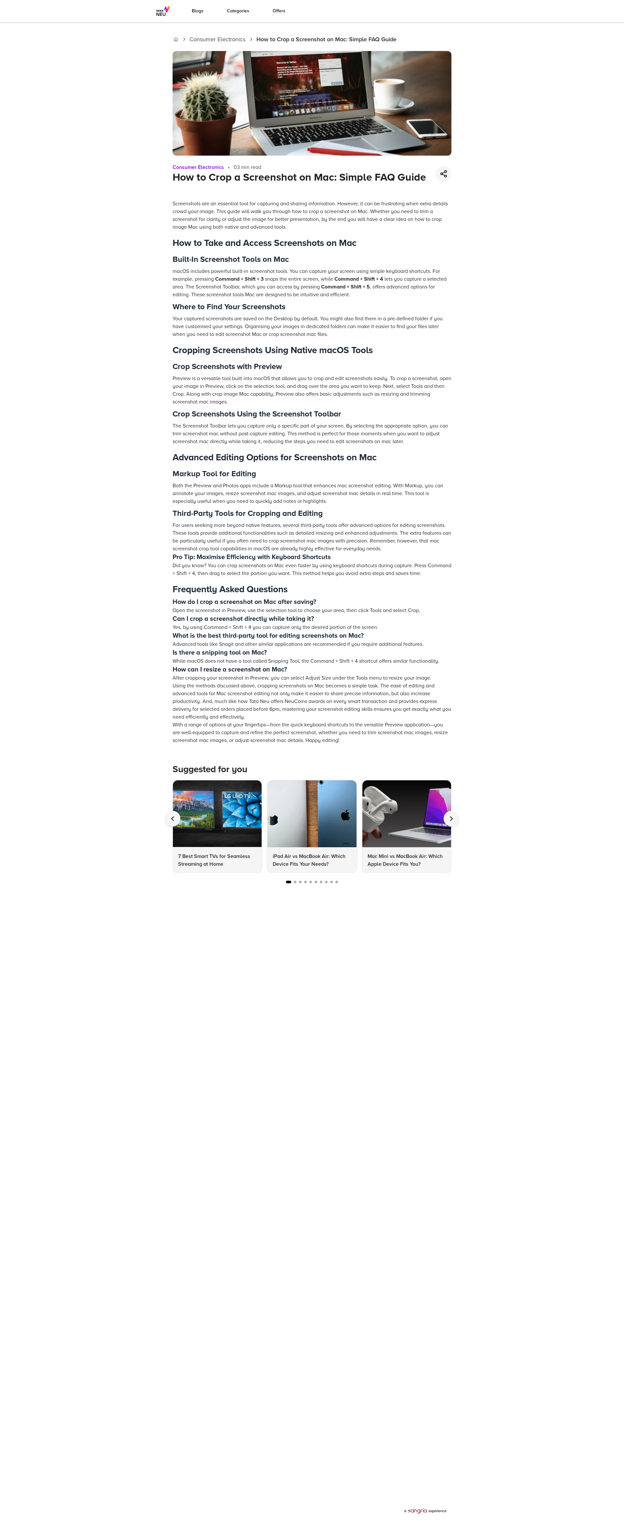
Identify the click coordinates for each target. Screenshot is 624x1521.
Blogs (197, 11)
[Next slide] (451, 818)
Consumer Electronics (217, 39)
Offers (279, 11)
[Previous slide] (172, 818)
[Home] (175, 39)
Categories (238, 11)
